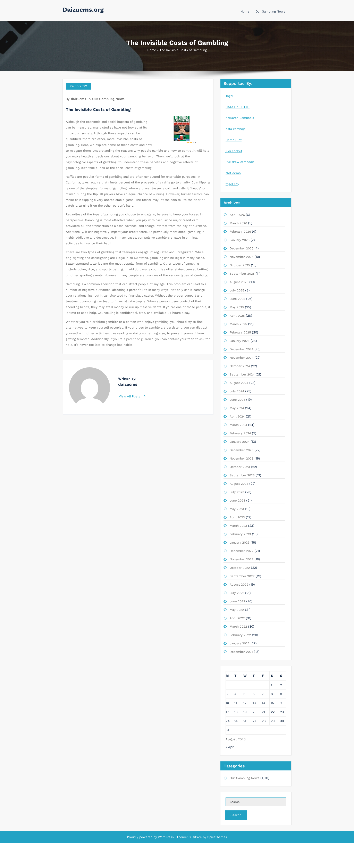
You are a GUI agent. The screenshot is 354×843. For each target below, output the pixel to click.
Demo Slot (234, 140)
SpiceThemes (216, 837)
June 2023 (237, 500)
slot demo (233, 173)
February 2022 (240, 635)
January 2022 (240, 643)
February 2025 (240, 332)
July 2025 (237, 290)
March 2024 (238, 425)
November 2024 (241, 357)
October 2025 (240, 265)
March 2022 (238, 626)
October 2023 (240, 467)
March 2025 (238, 324)
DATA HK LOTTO (238, 107)
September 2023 (242, 475)
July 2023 (237, 492)
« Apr (230, 747)
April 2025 (237, 315)
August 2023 (239, 484)
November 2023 (241, 458)
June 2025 (237, 299)
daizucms (78, 99)
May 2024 (237, 408)
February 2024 (240, 433)
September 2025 (242, 273)
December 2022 (241, 551)
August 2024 (239, 383)
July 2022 (237, 593)
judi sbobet (234, 151)
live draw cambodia (240, 162)
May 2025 (237, 307)
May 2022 (237, 610)
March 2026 (238, 223)
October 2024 (240, 366)
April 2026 (237, 215)
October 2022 (240, 568)
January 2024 (240, 442)
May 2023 (237, 509)
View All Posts (130, 396)
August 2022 (239, 584)
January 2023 (240, 542)
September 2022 (242, 576)
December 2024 (241, 349)
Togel (229, 96)
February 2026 (240, 231)
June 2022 (237, 601)
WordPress (166, 837)
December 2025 (241, 248)
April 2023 (237, 517)
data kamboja (235, 129)
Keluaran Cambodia (240, 118)
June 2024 (237, 400)
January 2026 (240, 240)
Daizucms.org (83, 9)
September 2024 (242, 374)
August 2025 (239, 282)
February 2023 (240, 534)
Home (245, 11)
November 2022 (241, 559)
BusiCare (196, 837)
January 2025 (240, 341)
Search (236, 815)
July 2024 (237, 391)
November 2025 (241, 257)
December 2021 (241, 652)
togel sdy (232, 184)
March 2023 (238, 526)
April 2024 (237, 416)
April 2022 (237, 618)
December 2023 (241, 450)
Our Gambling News (270, 11)
